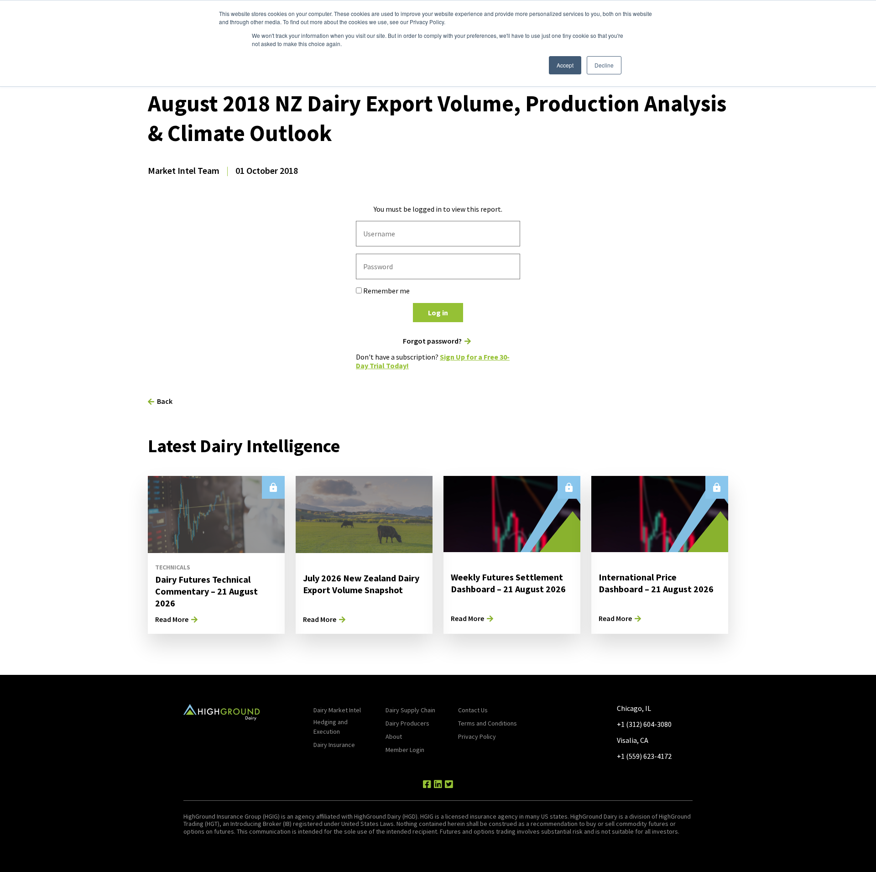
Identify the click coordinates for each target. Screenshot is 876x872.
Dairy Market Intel (337, 710)
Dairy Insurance (334, 745)
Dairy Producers (407, 723)
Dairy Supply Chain (410, 710)
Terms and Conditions (487, 723)
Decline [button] (604, 65)
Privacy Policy (477, 736)
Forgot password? (432, 341)
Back (164, 401)
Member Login (405, 750)
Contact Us (473, 710)
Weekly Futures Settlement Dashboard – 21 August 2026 (508, 583)
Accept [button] (565, 65)
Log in (438, 312)
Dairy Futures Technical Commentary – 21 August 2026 (206, 591)
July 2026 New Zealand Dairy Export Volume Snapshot (361, 583)
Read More (171, 619)
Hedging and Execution (330, 727)
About (394, 736)
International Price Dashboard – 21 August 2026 (656, 583)
